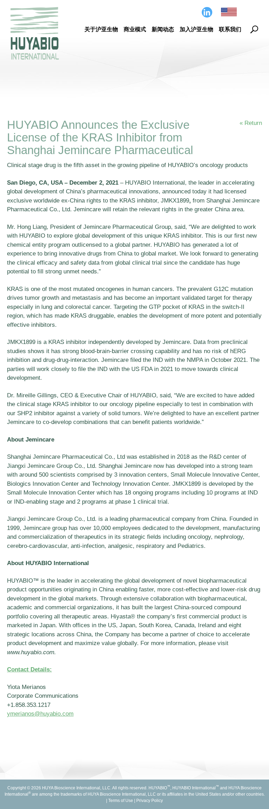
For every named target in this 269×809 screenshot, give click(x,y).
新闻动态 (163, 29)
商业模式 (135, 29)
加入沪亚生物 (196, 29)
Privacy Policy (149, 800)
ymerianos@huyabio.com (40, 713)
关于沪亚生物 (101, 29)
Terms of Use (120, 800)
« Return (251, 123)
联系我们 (230, 29)
